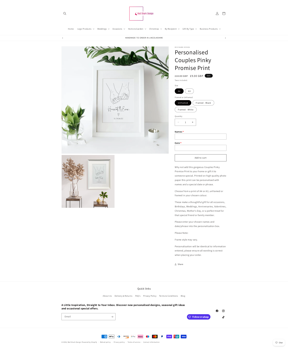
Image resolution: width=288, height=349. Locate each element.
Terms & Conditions (168, 296)
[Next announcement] (225, 38)
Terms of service (134, 342)
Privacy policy (119, 342)
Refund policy (105, 342)
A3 (189, 91)
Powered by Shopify (89, 342)
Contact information (151, 342)
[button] (65, 13)
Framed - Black (203, 102)
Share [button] (180, 264)
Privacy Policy (149, 296)
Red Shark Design (74, 342)
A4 (179, 91)
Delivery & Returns (123, 296)
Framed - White (186, 109)
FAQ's (137, 296)
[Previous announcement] (62, 38)
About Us (107, 296)
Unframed (183, 102)
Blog (183, 296)
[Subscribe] (112, 316)
